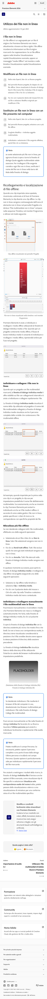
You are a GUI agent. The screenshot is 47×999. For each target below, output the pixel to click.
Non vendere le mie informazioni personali (14, 995)
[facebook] (4, 985)
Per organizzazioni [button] (9, 959)
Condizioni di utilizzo (9, 992)
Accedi (42, 3)
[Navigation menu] (3, 3)
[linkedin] (16, 985)
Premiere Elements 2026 (11, 8)
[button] (35, 3)
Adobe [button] (5, 969)
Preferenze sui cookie (22, 992)
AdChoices (32, 995)
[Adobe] (11, 3)
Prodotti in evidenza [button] (10, 974)
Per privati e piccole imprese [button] (12, 950)
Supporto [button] (6, 964)
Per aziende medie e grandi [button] (12, 955)
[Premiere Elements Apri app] (44, 14)
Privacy (28, 989)
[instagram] (8, 985)
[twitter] (12, 985)
